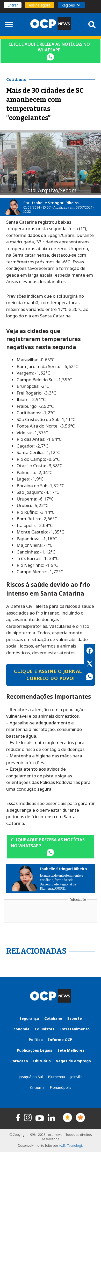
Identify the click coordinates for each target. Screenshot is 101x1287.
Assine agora (40, 5)
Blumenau (56, 1076)
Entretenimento (75, 1028)
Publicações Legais (34, 1050)
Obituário (42, 1060)
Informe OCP (60, 1039)
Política (36, 1039)
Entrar (13, 5)
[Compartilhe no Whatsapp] (89, 677)
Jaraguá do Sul (31, 1076)
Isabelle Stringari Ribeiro (55, 202)
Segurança (29, 1018)
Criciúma (37, 1087)
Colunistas (44, 1028)
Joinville (76, 1076)
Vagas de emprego (73, 1060)
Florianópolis (60, 1087)
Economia (20, 1028)
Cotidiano (53, 1018)
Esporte (74, 1018)
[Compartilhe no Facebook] (89, 651)
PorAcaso (19, 1060)
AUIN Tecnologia (71, 1145)
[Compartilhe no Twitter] (89, 664)
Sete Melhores (70, 1050)
